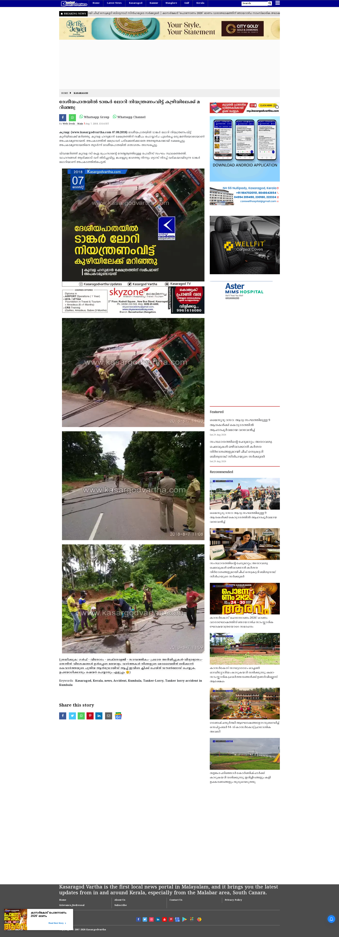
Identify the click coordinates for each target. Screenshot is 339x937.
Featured (217, 412)
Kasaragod (135, 3)
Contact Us (176, 900)
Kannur (154, 3)
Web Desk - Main (73, 123)
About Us (119, 900)
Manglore (171, 3)
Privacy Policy (233, 900)
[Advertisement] (165, 64)
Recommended (221, 472)
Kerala (200, 3)
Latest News (114, 3)
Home (96, 3)
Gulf (186, 3)
